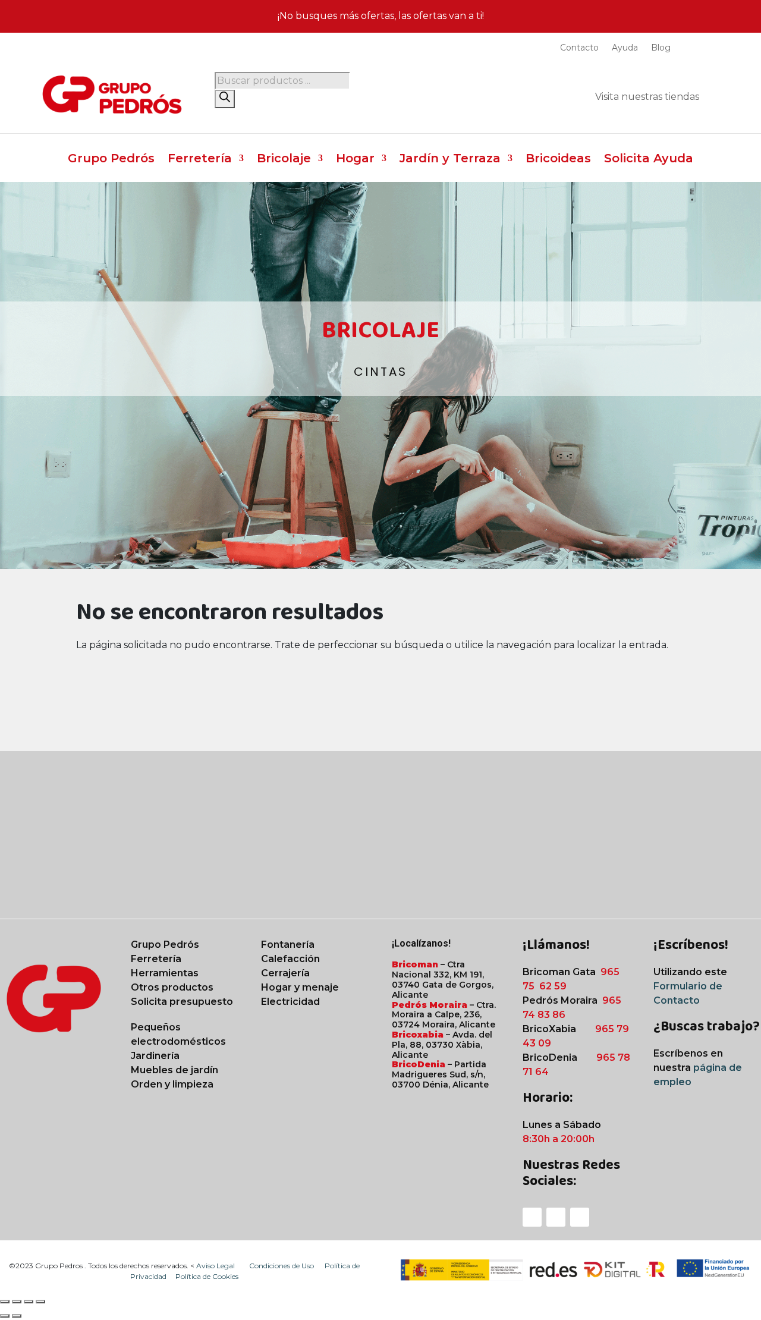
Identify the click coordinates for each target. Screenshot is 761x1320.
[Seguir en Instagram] (555, 1217)
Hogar (355, 159)
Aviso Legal (216, 1265)
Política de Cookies (206, 1276)
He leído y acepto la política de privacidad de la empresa (555, 859)
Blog (661, 48)
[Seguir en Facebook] (532, 1217)
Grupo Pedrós (111, 159)
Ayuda (625, 48)
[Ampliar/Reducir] (5, 1301)
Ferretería (200, 159)
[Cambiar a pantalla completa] (16, 1301)
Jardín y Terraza (450, 159)
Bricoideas (558, 159)
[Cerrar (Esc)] (40, 1301)
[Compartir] (28, 1301)
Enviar (710, 890)
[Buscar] (225, 99)
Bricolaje (284, 159)
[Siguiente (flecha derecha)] (16, 1316)
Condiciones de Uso (282, 1265)
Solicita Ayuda (648, 159)
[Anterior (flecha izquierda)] (5, 1316)
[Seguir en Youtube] (579, 1217)
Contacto (579, 48)
